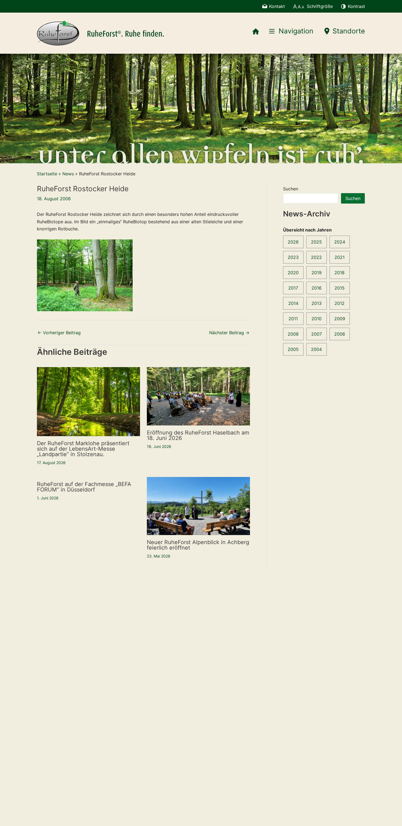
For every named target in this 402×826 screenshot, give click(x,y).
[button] (8, 108)
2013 (316, 303)
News (68, 173)
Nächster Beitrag (229, 332)
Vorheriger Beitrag (59, 332)
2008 (293, 334)
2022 (316, 257)
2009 (339, 318)
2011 (293, 318)
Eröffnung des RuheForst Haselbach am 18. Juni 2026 (198, 435)
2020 (293, 272)
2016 (316, 288)
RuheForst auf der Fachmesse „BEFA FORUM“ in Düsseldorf (84, 487)
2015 (339, 288)
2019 (316, 272)
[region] (201, 108)
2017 (293, 288)
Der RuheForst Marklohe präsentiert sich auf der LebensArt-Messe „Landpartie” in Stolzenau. (83, 449)
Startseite (47, 173)
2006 (339, 334)
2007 (316, 334)
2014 (293, 303)
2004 (316, 349)
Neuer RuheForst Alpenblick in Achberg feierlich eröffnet (198, 545)
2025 (316, 242)
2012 (339, 303)
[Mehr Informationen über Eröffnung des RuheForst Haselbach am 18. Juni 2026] (198, 396)
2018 (339, 272)
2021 (339, 257)
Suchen (290, 189)
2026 (293, 242)
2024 (339, 242)
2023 (293, 257)
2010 (316, 318)
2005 (293, 349)
